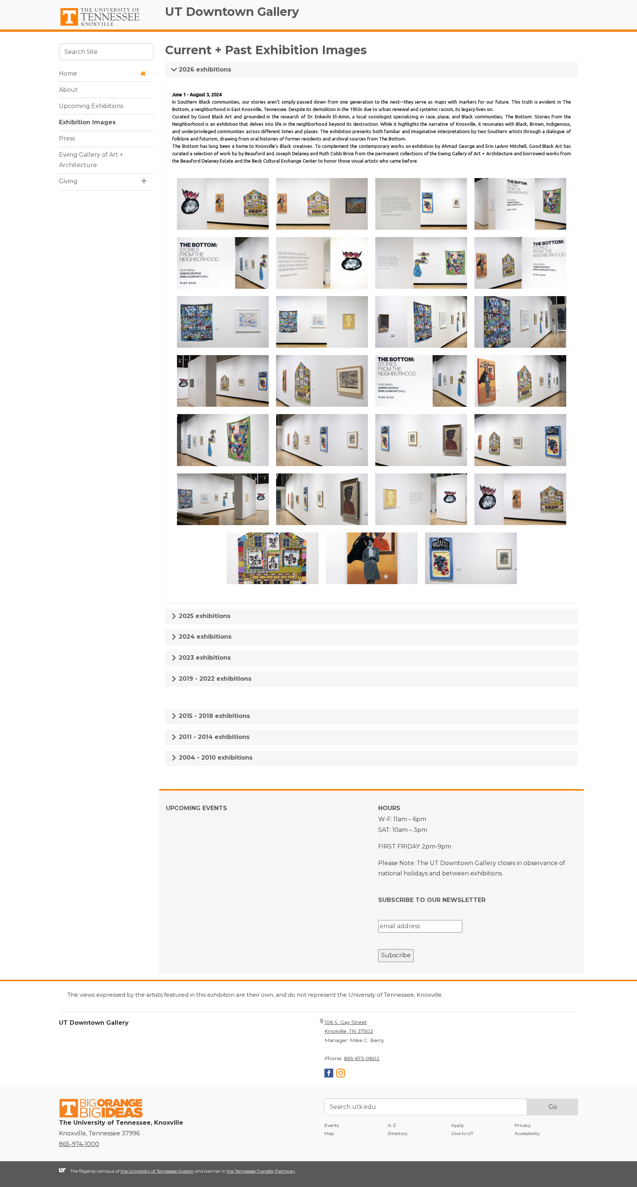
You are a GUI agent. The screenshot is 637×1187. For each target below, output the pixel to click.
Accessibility (527, 1133)
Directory (398, 1133)
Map (329, 1133)
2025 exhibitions (203, 615)
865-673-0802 (361, 1058)
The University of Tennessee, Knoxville (106, 26)
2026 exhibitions (204, 69)
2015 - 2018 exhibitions (213, 715)
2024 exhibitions (204, 636)
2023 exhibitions (204, 657)
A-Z (392, 1125)
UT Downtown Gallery (232, 11)
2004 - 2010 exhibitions (215, 757)
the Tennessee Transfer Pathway (261, 1171)
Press (67, 138)
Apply (457, 1125)
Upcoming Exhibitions (91, 105)
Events (331, 1125)
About (68, 89)
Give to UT (462, 1133)
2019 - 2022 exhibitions (214, 678)
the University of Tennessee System (157, 1171)
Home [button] (68, 73)
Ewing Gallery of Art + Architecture (91, 160)
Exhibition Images (87, 121)
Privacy (523, 1125)
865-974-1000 (79, 1144)
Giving (68, 181)
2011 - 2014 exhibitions (213, 736)
